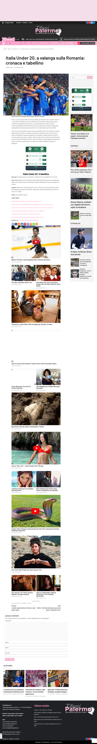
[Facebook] (13, 224)
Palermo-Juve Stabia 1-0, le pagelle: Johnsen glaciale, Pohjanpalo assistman (80, 136)
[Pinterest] (24, 224)
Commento (8, 621)
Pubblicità (25, 22)
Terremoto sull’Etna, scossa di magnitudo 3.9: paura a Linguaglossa (85, 262)
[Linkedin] (22, 224)
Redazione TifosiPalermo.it (18, 694)
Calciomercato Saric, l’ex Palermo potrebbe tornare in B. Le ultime (50, 39)
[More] (36, 224)
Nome (7, 642)
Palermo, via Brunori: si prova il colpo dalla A (85, 215)
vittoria (29, 603)
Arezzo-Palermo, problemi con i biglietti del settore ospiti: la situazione (81, 204)
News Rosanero (15, 42)
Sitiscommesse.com (81, 107)
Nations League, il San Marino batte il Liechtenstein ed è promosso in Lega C (32, 204)
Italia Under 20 (17, 603)
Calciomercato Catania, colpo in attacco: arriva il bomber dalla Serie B (35, 692)
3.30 (30, 156)
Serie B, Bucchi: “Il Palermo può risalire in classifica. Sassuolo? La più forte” (32, 207)
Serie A (28, 42)
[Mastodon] (27, 224)
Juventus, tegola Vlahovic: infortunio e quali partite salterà (23, 608)
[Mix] (30, 224)
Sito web (7, 653)
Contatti (31, 22)
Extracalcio (54, 42)
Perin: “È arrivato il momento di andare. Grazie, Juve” (46, 717)
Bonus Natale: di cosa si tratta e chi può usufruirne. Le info (27, 217)
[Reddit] (19, 224)
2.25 (36, 156)
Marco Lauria (15, 734)
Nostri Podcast (43, 42)
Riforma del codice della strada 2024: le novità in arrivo (27, 201)
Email (7, 647)
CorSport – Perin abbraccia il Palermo (81, 39)
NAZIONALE (24, 603)
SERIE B (23, 42)
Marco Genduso (10, 67)
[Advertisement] (48, 10)
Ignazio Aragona (16, 732)
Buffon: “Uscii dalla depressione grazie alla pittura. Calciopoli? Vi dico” (49, 608)
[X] (16, 224)
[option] (81, 128)
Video (62, 42)
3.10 (33, 156)
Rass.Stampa (69, 42)
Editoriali (35, 42)
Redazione (18, 22)
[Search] (76, 43)
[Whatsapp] (33, 224)
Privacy (1, 736)
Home (7, 42)
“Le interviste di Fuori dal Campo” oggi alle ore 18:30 (26, 214)
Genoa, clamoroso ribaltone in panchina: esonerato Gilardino (28, 211)
